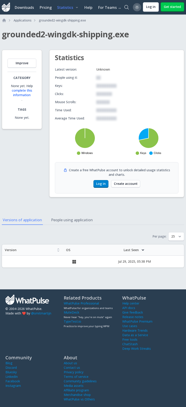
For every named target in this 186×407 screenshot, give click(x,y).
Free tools (129, 339)
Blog (8, 363)
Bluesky (11, 372)
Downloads (24, 7)
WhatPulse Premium (137, 321)
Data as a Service (135, 335)
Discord (11, 367)
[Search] (126, 7)
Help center (130, 303)
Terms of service (76, 376)
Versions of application (22, 219)
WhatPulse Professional (81, 303)
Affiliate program (76, 390)
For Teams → (109, 7)
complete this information (22, 92)
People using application (72, 219)
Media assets (73, 385)
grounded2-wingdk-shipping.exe (62, 20)
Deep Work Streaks (136, 348)
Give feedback (132, 312)
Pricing (45, 7)
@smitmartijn (41, 313)
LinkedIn (11, 376)
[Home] (4, 20)
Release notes (132, 317)
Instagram (13, 385)
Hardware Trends (135, 330)
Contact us (72, 367)
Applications (23, 20)
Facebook (12, 381)
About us (70, 363)
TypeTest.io (72, 321)
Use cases (129, 326)
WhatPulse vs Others (79, 399)
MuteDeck (71, 312)
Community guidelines (80, 381)
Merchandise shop (77, 395)
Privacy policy (73, 372)
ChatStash (130, 344)
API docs (128, 308)
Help (88, 7)
